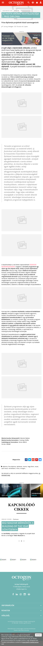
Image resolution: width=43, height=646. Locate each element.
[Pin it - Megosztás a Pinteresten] (36, 459)
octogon (22, 468)
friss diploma (12, 466)
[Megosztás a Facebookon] (26, 459)
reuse (36, 466)
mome (25, 466)
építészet (19, 466)
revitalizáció (12, 468)
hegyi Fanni (31, 466)
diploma (5, 466)
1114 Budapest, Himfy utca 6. (21, 587)
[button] (28, 3)
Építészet (16, 11)
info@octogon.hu (21, 589)
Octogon (10, 26)
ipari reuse (5, 468)
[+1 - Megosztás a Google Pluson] (33, 459)
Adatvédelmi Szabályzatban (30, 642)
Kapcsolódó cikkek (21, 507)
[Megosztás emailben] (40, 459)
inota (17, 468)
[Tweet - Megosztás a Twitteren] (29, 459)
